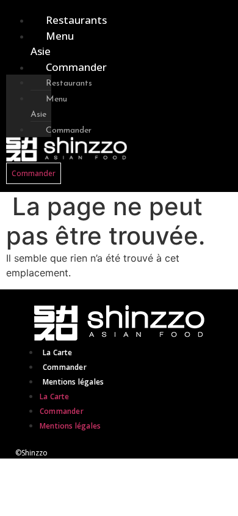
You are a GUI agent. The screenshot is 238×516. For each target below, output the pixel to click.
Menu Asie (52, 44)
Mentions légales (73, 382)
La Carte (58, 352)
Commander (76, 67)
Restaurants (76, 20)
